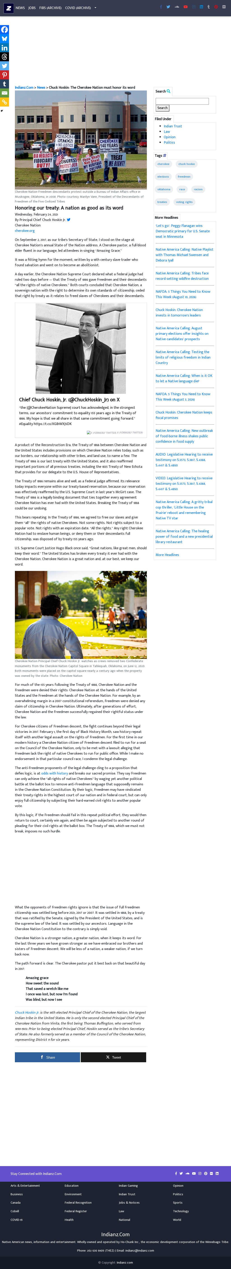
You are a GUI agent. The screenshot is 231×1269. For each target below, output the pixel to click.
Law (167, 132)
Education (72, 1185)
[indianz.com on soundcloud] (187, 1173)
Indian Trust (173, 126)
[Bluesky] (4, 38)
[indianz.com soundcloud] (177, 7)
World (177, 1220)
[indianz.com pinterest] (216, 7)
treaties (162, 202)
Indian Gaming (128, 1185)
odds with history (54, 773)
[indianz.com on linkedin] (217, 1173)
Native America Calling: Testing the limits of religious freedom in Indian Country (183, 357)
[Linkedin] (4, 47)
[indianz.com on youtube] (185, 7)
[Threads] (4, 56)
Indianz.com (125, 1262)
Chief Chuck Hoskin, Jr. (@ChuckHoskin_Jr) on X (69, 400)
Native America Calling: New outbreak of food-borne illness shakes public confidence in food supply (184, 436)
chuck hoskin (186, 164)
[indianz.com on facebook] (176, 1173)
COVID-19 (17, 1220)
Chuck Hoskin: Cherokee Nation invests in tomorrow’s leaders (179, 312)
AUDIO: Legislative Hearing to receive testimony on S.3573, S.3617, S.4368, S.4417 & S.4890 (184, 460)
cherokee (163, 164)
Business (17, 1194)
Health (69, 1220)
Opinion (170, 137)
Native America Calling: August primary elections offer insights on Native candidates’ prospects (182, 333)
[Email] (4, 92)
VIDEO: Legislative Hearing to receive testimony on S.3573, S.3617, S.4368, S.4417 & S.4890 (184, 483)
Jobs (32, 8)
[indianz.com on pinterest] (206, 1173)
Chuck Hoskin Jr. (27, 1013)
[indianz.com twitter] (168, 7)
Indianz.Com (24, 88)
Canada (16, 1202)
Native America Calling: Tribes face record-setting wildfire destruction (182, 276)
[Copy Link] (4, 102)
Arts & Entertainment (25, 1185)
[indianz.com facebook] (161, 7)
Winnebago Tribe (216, 1242)
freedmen (184, 176)
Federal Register (76, 1211)
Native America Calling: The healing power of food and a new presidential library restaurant (184, 536)
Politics (169, 143)
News (20, 8)
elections (163, 176)
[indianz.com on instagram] (200, 1173)
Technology (181, 1211)
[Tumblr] (4, 83)
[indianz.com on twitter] (182, 1173)
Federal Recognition (78, 1202)
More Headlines (167, 555)
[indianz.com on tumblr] (209, 7)
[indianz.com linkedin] (201, 7)
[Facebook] (4, 29)
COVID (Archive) (78, 8)
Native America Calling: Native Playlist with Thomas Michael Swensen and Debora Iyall (184, 255)
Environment (73, 1194)
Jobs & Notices (129, 1202)
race (182, 189)
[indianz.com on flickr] (224, 7)
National (124, 1220)
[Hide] (2, 111)
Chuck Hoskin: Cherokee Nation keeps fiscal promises (184, 415)
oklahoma (163, 189)
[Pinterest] (4, 74)
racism (198, 189)
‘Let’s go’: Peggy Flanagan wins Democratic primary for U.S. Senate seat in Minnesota (183, 231)
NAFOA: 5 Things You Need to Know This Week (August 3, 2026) (183, 397)
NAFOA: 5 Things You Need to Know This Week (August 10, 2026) (183, 294)
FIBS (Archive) (50, 8)
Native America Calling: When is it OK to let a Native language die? (184, 378)
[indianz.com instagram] (193, 7)
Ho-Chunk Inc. (130, 1242)
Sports (177, 1202)
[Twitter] (4, 65)
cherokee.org (25, 231)
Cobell (15, 1211)
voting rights (184, 202)
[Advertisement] (115, 51)
